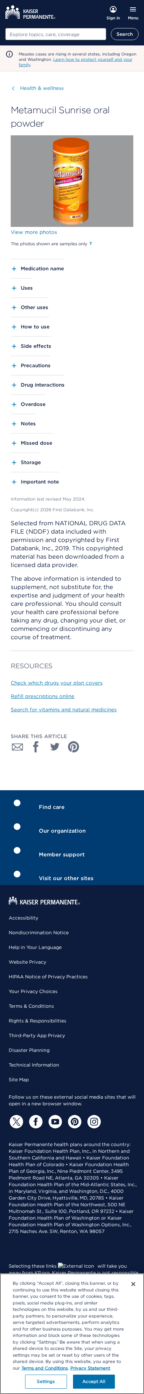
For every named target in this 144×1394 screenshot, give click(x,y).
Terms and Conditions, (45, 1368)
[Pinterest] (73, 1121)
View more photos (34, 232)
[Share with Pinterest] (73, 746)
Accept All (93, 1381)
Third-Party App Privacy (37, 1035)
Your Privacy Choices (33, 991)
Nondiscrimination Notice (39, 932)
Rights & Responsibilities (37, 1020)
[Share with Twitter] (55, 746)
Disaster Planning (29, 1050)
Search (125, 34)
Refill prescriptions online (42, 696)
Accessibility (23, 918)
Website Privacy (27, 962)
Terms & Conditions (31, 1006)
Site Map (19, 1079)
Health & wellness (42, 88)
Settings (46, 1381)
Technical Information (34, 1065)
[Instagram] (93, 1121)
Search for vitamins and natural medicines (64, 710)
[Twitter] (15, 1121)
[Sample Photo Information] (90, 243)
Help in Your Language (35, 947)
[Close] (133, 1284)
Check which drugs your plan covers (56, 683)
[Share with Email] (17, 746)
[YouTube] (54, 1121)
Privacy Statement (90, 1368)
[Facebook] (35, 1121)
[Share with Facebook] (36, 746)
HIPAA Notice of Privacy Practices (48, 976)
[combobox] (55, 34)
